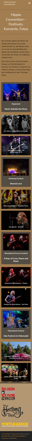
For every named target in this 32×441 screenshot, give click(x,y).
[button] (29, 3)
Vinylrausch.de (15, 434)
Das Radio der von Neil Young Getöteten (14, 436)
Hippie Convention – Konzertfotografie (10, 3)
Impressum (5, 438)
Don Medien (6, 434)
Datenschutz (13, 438)
